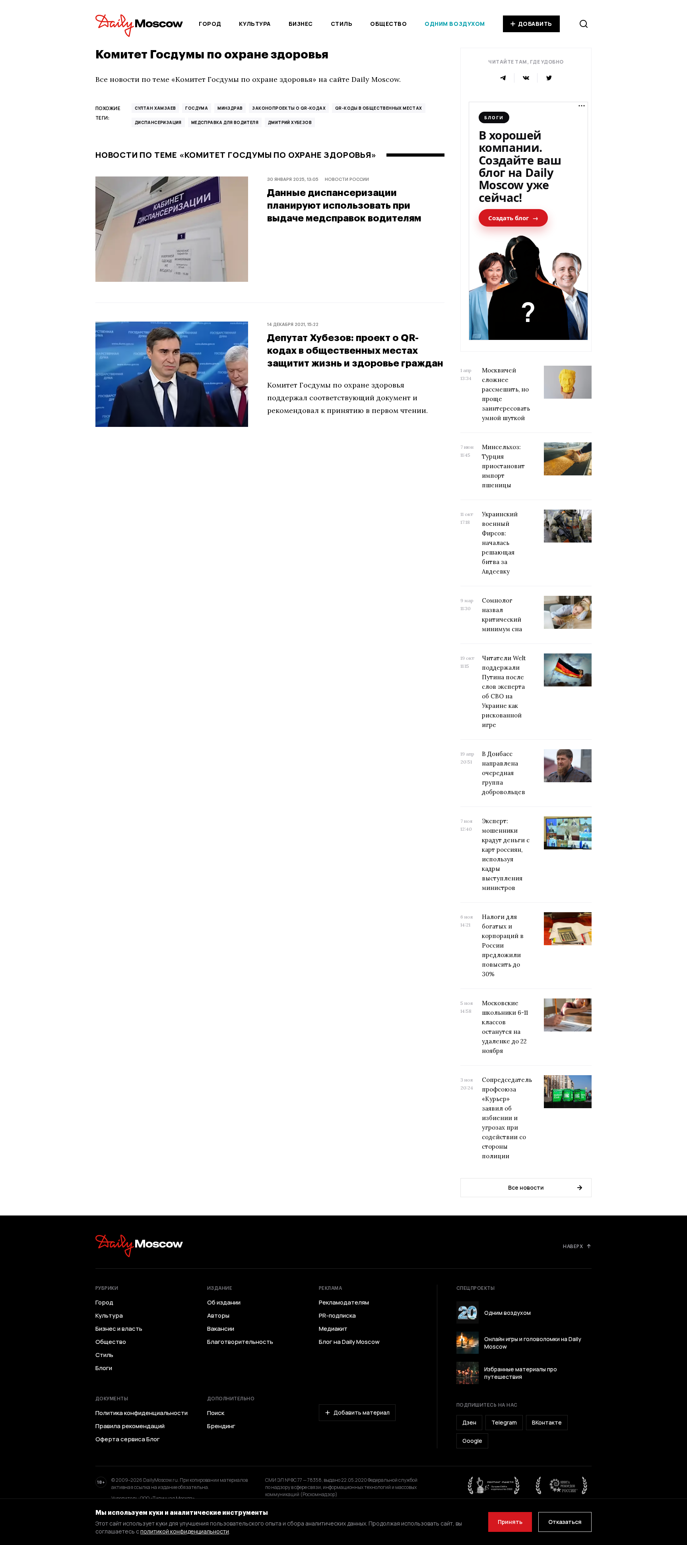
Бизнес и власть (118, 1329)
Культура (254, 23)
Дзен (469, 1422)
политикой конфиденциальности (184, 1531)
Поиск (215, 1413)
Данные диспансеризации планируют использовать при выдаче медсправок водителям (344, 204)
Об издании (224, 1303)
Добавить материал (362, 1412)
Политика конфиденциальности (141, 1413)
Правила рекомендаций (130, 1426)
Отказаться (565, 1522)
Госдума (196, 108)
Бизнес (301, 23)
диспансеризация (158, 122)
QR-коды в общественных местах (378, 108)
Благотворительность (240, 1342)
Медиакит (333, 1329)
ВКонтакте (547, 1422)
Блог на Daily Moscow (349, 1342)
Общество (388, 23)
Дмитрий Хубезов (290, 122)
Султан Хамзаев (155, 108)
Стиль (342, 23)
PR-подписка (337, 1316)
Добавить (535, 23)
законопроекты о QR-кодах (289, 108)
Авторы (218, 1316)
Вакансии (220, 1329)
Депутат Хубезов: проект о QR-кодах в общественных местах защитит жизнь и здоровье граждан (355, 349)
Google (472, 1440)
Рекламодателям (344, 1303)
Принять (510, 1522)
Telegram (504, 1422)
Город (210, 23)
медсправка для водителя (224, 122)
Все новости (526, 1187)
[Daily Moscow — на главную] (139, 1246)
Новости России (347, 179)
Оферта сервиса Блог (127, 1439)
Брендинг (221, 1426)
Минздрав (230, 108)
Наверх (573, 1246)
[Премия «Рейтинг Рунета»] (494, 1485)
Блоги (103, 1368)
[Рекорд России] (562, 1485)
